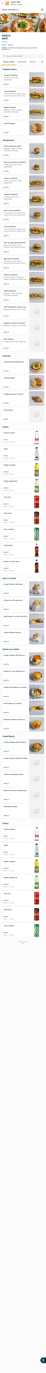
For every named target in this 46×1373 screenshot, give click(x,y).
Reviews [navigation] (5, 42)
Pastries (32, 62)
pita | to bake (9, 578)
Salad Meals (8, 736)
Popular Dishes (9, 62)
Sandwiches (22, 62)
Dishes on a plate (11, 649)
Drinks (5, 427)
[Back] (3, 3)
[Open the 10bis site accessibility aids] (43, 1360)
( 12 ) (23, 943)
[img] (23, 941)
